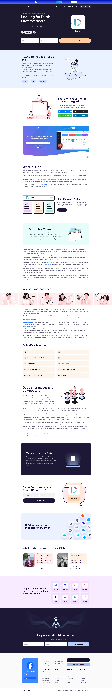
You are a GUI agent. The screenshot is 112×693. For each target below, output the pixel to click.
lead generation (46, 184)
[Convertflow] (65, 585)
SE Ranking (55, 589)
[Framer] (55, 597)
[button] (65, 111)
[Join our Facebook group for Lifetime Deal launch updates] (30, 665)
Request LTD (58, 669)
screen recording (50, 179)
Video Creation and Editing (33, 352)
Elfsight (85, 601)
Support (68, 676)
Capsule (75, 601)
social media (69, 175)
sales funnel (48, 264)
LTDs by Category (46, 669)
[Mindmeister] (85, 585)
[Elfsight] (85, 597)
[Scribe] (75, 585)
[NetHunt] (65, 597)
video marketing (27, 326)
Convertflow (65, 589)
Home (22, 13)
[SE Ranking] (55, 585)
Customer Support (28, 275)
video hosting (43, 413)
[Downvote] (34, 32)
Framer (55, 601)
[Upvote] (22, 32)
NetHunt (65, 601)
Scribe (75, 589)
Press (68, 680)
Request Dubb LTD (75, 40)
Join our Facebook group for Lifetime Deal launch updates (30, 673)
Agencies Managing (28, 322)
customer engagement (47, 403)
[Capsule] (75, 597)
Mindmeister (85, 589)
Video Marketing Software (30, 13)
